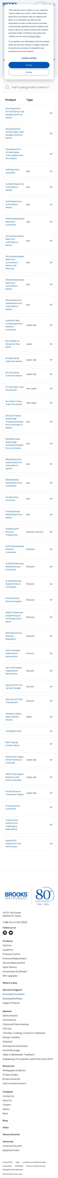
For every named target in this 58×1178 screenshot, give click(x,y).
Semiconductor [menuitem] (10, 1015)
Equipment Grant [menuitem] (11, 1150)
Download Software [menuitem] (12, 998)
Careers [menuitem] (7, 1104)
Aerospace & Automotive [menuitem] (15, 1046)
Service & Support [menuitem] (12, 989)
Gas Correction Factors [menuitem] (14, 1083)
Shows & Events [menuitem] (11, 1134)
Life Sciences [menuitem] (9, 1019)
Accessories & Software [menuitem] (15, 971)
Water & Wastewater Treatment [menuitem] (18, 1054)
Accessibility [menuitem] (7, 1166)
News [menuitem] (5, 1113)
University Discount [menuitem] (12, 1145)
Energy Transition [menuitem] (11, 1037)
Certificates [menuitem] (19, 1166)
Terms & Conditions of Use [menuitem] (35, 1166)
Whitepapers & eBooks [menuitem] (14, 1070)
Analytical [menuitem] (7, 1041)
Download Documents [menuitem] (14, 994)
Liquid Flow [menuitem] (8, 949)
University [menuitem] (8, 1141)
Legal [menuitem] (18, 1162)
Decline (29, 72)
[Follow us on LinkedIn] (5, 933)
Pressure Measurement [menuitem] (14, 958)
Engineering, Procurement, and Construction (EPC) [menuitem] (28, 1059)
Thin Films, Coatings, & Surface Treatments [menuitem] (24, 1033)
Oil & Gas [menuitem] (7, 1028)
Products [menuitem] (8, 941)
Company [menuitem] (8, 1091)
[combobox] (29, 87)
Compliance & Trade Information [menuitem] (34, 1162)
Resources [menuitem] (8, 1065)
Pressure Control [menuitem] (11, 954)
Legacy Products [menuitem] (11, 1002)
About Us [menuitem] (7, 1100)
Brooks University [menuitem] (11, 1078)
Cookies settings (29, 58)
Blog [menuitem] (5, 1120)
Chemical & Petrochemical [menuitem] (16, 1024)
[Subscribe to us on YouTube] (11, 933)
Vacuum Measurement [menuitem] (14, 962)
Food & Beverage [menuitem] (11, 1050)
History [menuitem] (6, 1109)
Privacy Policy (34, 36)
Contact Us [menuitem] (8, 1096)
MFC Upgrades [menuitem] (10, 975)
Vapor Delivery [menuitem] (10, 967)
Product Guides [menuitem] (10, 1074)
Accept (29, 65)
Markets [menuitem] (7, 1011)
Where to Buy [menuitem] (10, 982)
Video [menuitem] (6, 1127)
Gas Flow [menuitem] (7, 945)
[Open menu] (54, 4)
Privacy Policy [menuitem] (8, 1162)
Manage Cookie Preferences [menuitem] (13, 1169)
